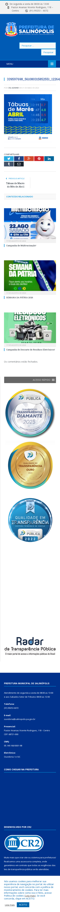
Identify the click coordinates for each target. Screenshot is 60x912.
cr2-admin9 (13, 88)
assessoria (26, 861)
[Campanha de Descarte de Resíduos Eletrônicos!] (30, 329)
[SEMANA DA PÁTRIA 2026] (30, 277)
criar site (23, 857)
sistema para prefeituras (43, 857)
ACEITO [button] (23, 904)
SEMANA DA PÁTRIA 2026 (19, 297)
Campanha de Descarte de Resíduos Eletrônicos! (30, 349)
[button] (41, 380)
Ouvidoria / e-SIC (12, 756)
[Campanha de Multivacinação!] (30, 225)
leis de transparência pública (18, 869)
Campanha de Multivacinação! (21, 245)
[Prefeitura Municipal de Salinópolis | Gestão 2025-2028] (30, 28)
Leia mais (30, 895)
